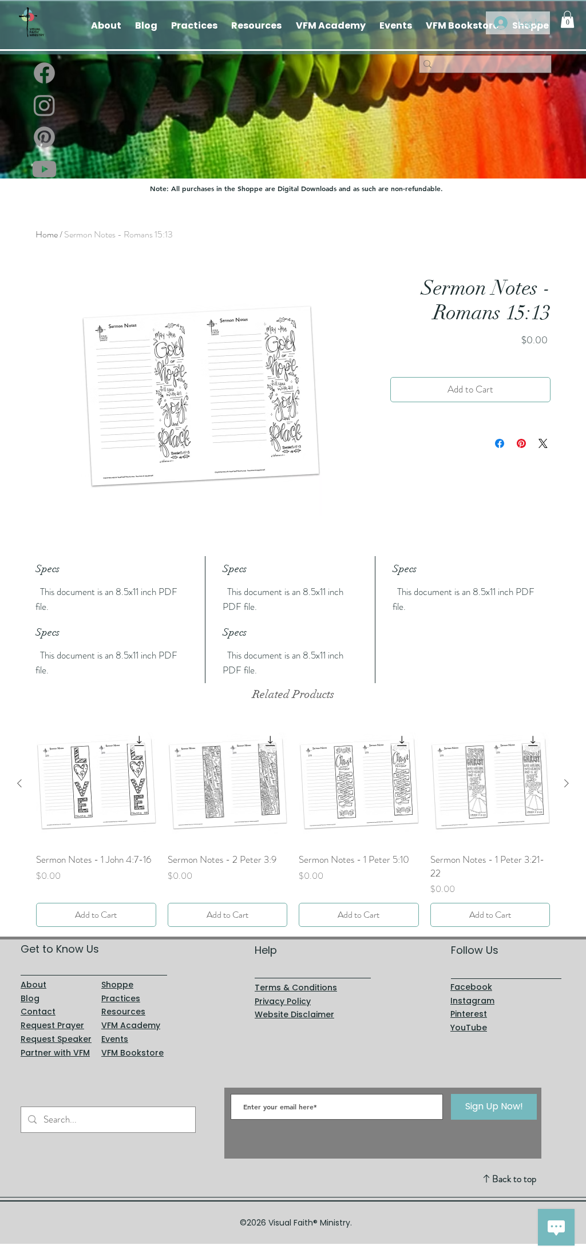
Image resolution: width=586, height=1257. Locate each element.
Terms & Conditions (296, 987)
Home (46, 234)
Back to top (514, 1178)
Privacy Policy (283, 1001)
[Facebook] (44, 73)
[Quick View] (96, 784)
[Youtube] (44, 169)
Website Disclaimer (294, 1014)
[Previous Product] (19, 783)
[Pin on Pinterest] (521, 443)
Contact (38, 1011)
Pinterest (468, 1014)
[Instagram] (44, 105)
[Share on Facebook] (499, 443)
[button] (567, 19)
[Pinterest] (44, 137)
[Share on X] (543, 443)
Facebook (471, 987)
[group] (293, 825)
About (33, 984)
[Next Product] (566, 783)
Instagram (472, 1000)
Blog (30, 998)
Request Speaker (56, 1039)
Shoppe (117, 984)
